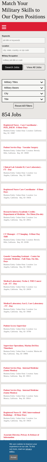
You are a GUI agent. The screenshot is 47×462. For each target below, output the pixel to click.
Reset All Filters (23, 105)
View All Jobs (34, 67)
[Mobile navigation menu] (4, 27)
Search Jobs (12, 67)
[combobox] (23, 40)
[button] (23, 82)
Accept (13, 457)
